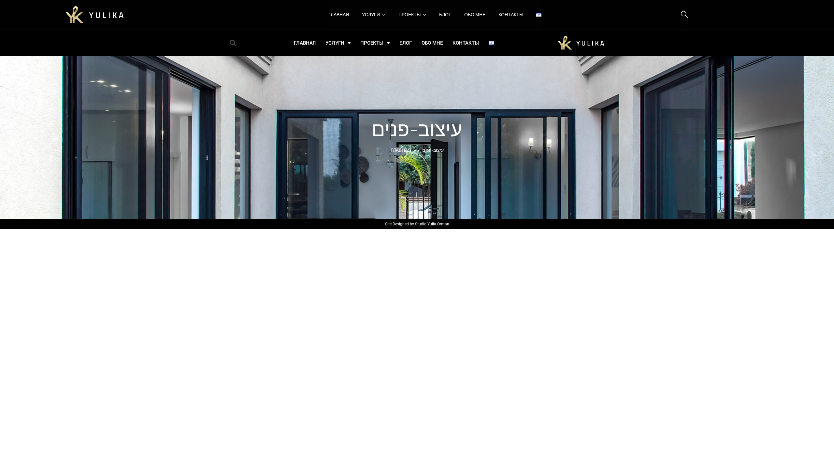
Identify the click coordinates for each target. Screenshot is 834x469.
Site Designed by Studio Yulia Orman (417, 224)
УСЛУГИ (371, 14)
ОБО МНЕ (474, 14)
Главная (401, 150)
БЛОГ (445, 14)
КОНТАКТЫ (510, 14)
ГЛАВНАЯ (338, 14)
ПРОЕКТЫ (409, 14)
